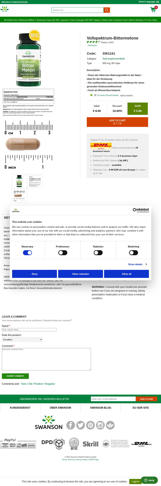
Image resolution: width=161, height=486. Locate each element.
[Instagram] (100, 429)
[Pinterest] (90, 429)
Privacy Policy (82, 460)
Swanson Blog (100, 407)
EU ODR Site (141, 407)
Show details (135, 264)
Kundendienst (20, 407)
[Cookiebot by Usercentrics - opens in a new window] (135, 210)
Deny (34, 273)
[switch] (62, 252)
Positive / (39, 384)
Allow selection (80, 273)
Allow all (126, 273)
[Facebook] (70, 429)
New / (24, 384)
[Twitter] (80, 429)
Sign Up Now (146, 399)
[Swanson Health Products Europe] (4, 11)
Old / (31, 384)
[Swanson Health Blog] (110, 429)
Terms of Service (68, 460)
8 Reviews (92, 45)
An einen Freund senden (108, 95)
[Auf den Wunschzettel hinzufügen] (89, 95)
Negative (50, 384)
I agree (135, 481)
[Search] (107, 10)
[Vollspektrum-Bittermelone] (19, 181)
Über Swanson (60, 407)
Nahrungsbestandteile (114, 58)
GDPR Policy (94, 460)
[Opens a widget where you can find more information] (149, 480)
